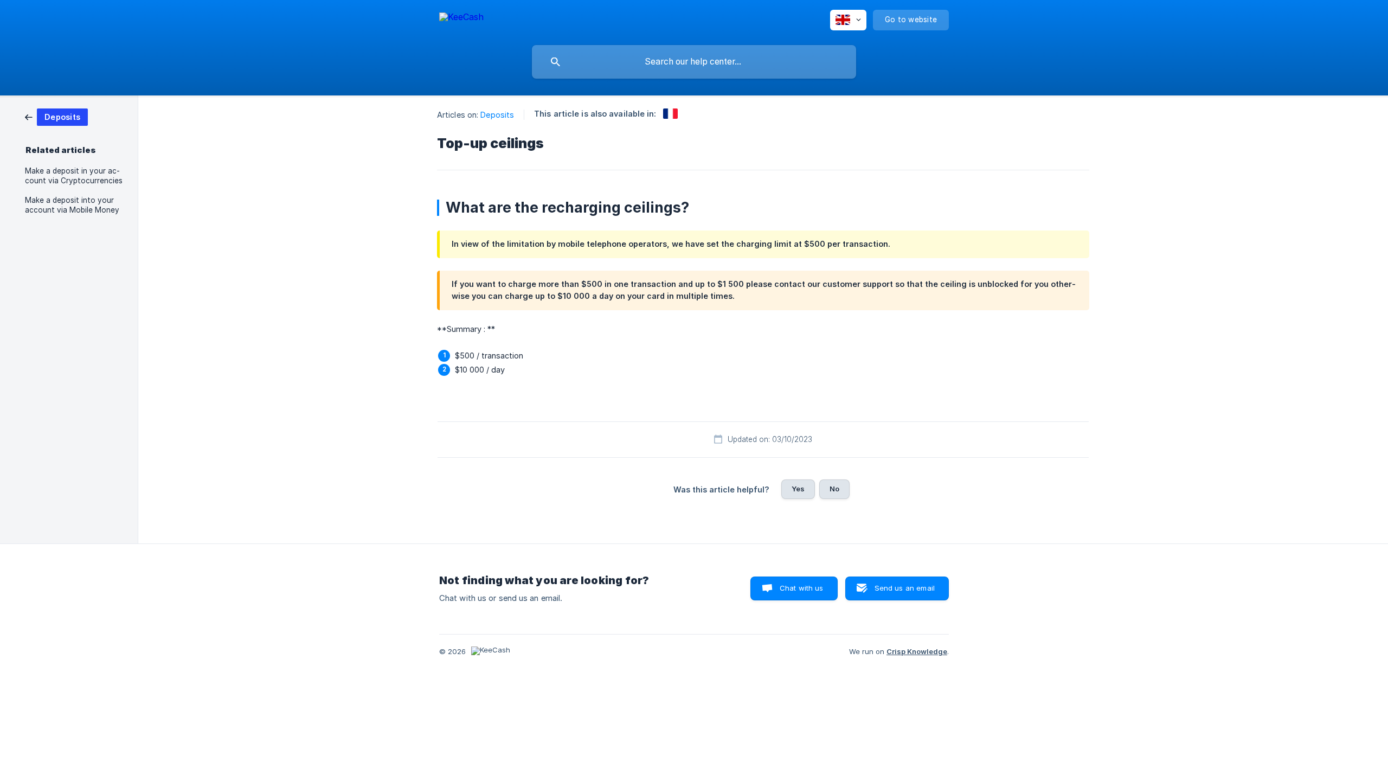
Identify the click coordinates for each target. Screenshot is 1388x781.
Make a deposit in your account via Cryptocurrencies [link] (74, 176)
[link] (56, 116)
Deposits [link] (497, 114)
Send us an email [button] (905, 588)
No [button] (834, 488)
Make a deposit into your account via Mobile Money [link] (72, 205)
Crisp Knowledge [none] (916, 651)
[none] (461, 19)
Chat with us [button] (802, 588)
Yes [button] (798, 488)
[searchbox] (694, 62)
